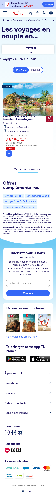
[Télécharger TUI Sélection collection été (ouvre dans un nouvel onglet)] (44, 322)
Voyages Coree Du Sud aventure (20, 201)
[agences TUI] (37, 15)
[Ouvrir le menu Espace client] (51, 15)
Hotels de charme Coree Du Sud (20, 207)
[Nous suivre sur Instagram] (13, 432)
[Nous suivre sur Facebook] (7, 432)
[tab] (29, 47)
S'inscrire (28, 293)
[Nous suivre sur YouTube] (20, 432)
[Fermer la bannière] (2, 4)
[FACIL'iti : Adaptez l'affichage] (30, 15)
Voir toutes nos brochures (20, 336)
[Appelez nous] (44, 15)
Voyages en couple (14, 195)
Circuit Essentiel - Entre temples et (19, 118)
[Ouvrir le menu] (5, 13)
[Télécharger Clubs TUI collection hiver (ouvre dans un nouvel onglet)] (13, 322)
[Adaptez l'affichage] (13, 450)
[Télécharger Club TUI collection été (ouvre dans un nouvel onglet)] (29, 322)
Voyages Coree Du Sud (38, 195)
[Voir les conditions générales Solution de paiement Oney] (19, 475)
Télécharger (48, 4)
